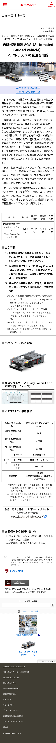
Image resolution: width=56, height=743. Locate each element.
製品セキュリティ (9, 683)
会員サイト (52, 6)
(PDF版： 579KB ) (17, 571)
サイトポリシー (8, 705)
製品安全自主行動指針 (11, 688)
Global (5, 727)
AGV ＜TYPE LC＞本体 (28, 87)
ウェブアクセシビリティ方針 (13, 721)
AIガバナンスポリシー (11, 677)
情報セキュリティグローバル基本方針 (16, 672)
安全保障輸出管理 (9, 694)
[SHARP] (28, 5)
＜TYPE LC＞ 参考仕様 (28, 92)
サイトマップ (7, 699)
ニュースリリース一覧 (29, 611)
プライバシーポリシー (11, 710)
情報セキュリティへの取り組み (14, 666)
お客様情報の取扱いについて (13, 716)
